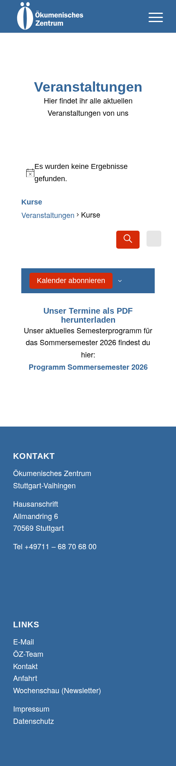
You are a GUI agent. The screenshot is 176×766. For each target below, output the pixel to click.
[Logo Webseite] (73, 16)
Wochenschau (36, 690)
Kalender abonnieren (71, 280)
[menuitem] (151, 16)
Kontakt (25, 665)
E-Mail (23, 641)
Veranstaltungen (47, 214)
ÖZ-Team (28, 653)
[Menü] (151, 16)
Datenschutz (33, 720)
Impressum (31, 708)
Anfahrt (25, 677)
